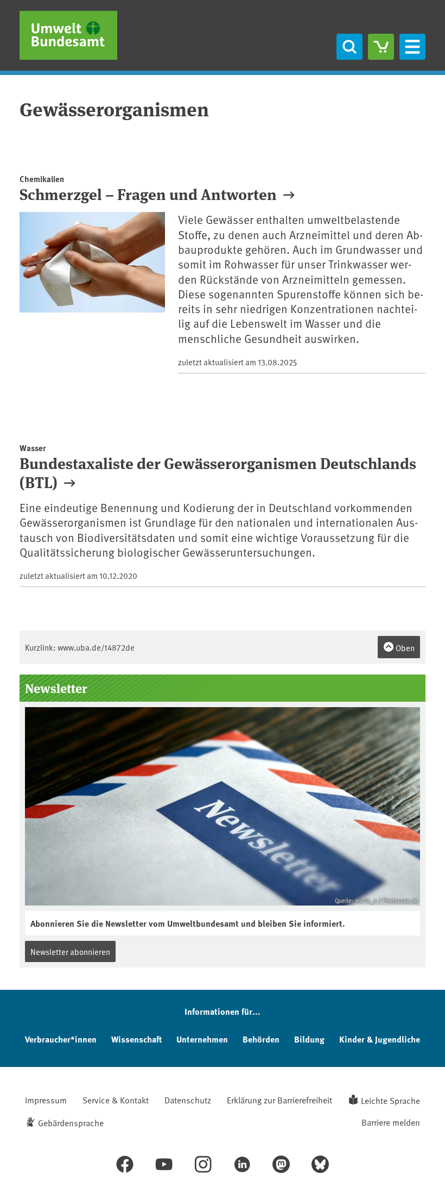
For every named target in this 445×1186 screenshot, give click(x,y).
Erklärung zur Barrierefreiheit (279, 1100)
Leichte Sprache (390, 1100)
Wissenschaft (136, 1039)
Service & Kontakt (115, 1100)
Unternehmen (202, 1039)
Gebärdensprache (71, 1122)
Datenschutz (187, 1100)
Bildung (309, 1039)
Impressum (46, 1100)
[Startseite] (68, 35)
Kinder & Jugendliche (379, 1039)
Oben (404, 647)
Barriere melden (390, 1122)
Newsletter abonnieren (70, 951)
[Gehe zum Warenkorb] (381, 47)
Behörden (261, 1039)
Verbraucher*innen (61, 1039)
